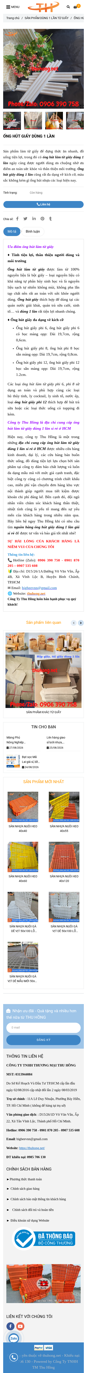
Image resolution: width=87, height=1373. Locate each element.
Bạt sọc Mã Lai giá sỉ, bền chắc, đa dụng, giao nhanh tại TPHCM (30, 759)
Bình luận (33, 231)
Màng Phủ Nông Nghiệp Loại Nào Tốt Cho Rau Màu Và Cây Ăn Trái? (15, 740)
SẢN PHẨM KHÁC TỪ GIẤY (43, 712)
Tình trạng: (10, 193)
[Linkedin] (34, 219)
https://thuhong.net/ (32, 1148)
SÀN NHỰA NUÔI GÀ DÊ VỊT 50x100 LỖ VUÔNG (23, 929)
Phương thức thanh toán (26, 1179)
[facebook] (10, 1326)
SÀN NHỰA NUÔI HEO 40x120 (64, 879)
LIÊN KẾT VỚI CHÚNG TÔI (29, 1316)
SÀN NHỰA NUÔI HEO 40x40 (23, 829)
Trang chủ (12, 18)
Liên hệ (45, 204)
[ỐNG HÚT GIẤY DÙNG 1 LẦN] (43, 7)
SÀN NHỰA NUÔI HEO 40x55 (64, 829)
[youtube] (20, 1326)
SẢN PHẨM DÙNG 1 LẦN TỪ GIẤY (46, 18)
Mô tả (12, 231)
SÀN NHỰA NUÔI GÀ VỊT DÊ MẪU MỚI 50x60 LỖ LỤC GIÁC (23, 979)
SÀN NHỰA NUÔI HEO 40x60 (23, 879)
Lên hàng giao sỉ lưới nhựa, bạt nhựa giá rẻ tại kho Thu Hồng (56, 740)
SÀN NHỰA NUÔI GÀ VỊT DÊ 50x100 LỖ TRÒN (64, 929)
